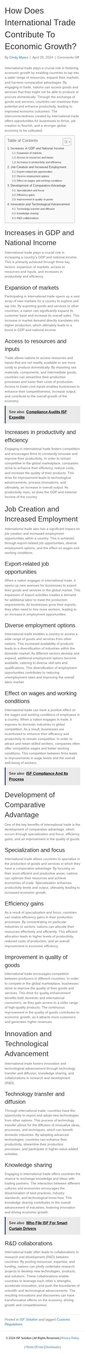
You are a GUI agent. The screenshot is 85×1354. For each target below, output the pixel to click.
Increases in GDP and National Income (37, 148)
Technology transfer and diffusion (36, 208)
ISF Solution (29, 1319)
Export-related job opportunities (34, 171)
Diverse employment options (33, 176)
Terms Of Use (34, 1347)
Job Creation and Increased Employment (38, 167)
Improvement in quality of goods (35, 199)
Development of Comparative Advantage (38, 185)
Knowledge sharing (27, 213)
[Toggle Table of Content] (64, 142)
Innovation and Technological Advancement (40, 204)
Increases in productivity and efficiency (39, 162)
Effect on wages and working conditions (39, 180)
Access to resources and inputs (35, 157)
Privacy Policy (70, 1338)
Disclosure (52, 1347)
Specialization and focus (30, 190)
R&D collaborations (28, 218)
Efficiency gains (26, 194)
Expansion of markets (29, 153)
